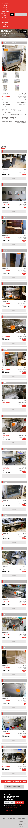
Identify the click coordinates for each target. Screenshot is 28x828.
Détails (14, 178)
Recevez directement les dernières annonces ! (11, 797)
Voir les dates (22, 106)
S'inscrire (19, 802)
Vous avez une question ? (14, 786)
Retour (23, 31)
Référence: (5, 93)
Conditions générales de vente (6, 818)
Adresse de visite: (7, 121)
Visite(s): (4, 106)
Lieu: (3, 94)
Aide (2, 817)
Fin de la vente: (6, 96)
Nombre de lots (6, 100)
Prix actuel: (6, 174)
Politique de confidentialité (14, 817)
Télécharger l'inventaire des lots (14, 781)
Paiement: (5, 102)
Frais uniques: (6, 104)
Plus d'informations (21, 14)
